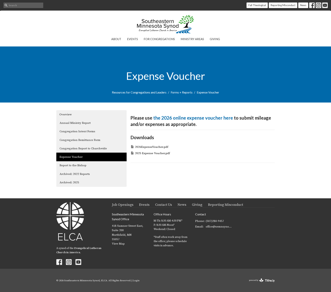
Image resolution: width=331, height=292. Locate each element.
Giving (215, 39)
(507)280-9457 (215, 221)
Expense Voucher (71, 157)
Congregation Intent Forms (77, 131)
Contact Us (163, 205)
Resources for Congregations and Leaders (139, 92)
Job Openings (122, 205)
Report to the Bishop (73, 165)
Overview (65, 114)
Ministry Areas (192, 39)
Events (132, 39)
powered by (259, 283)
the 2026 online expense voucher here (193, 118)
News (303, 5)
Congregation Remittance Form (80, 140)
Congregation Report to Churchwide (83, 148)
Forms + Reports (182, 92)
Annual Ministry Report (75, 123)
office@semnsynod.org (219, 226)
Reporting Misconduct (283, 5)
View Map (118, 244)
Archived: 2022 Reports (75, 174)
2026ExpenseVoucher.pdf (151, 147)
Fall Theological (257, 5)
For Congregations (159, 39)
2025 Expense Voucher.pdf (152, 153)
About (116, 39)
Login (136, 280)
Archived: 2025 (69, 182)
